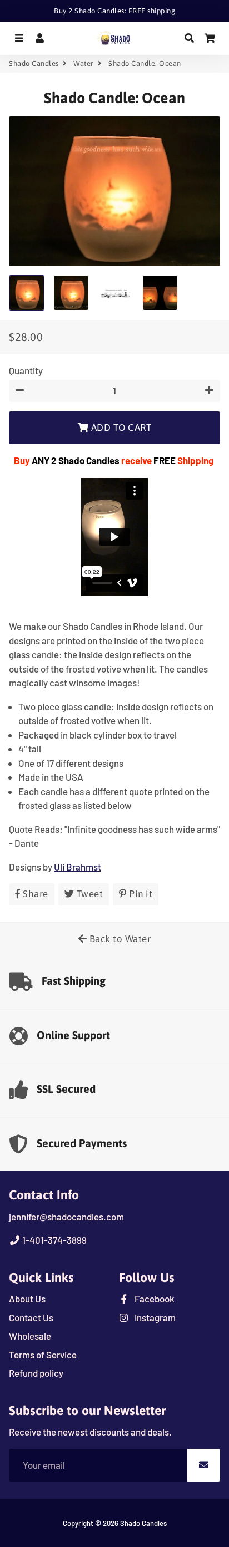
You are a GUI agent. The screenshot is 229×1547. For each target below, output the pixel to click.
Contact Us (31, 1317)
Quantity (26, 370)
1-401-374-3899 (54, 1239)
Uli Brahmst (77, 866)
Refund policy (36, 1372)
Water (83, 63)
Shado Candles (34, 63)
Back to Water (119, 938)
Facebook (154, 1298)
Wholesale (30, 1335)
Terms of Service (43, 1354)
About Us (27, 1298)
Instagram (154, 1317)
